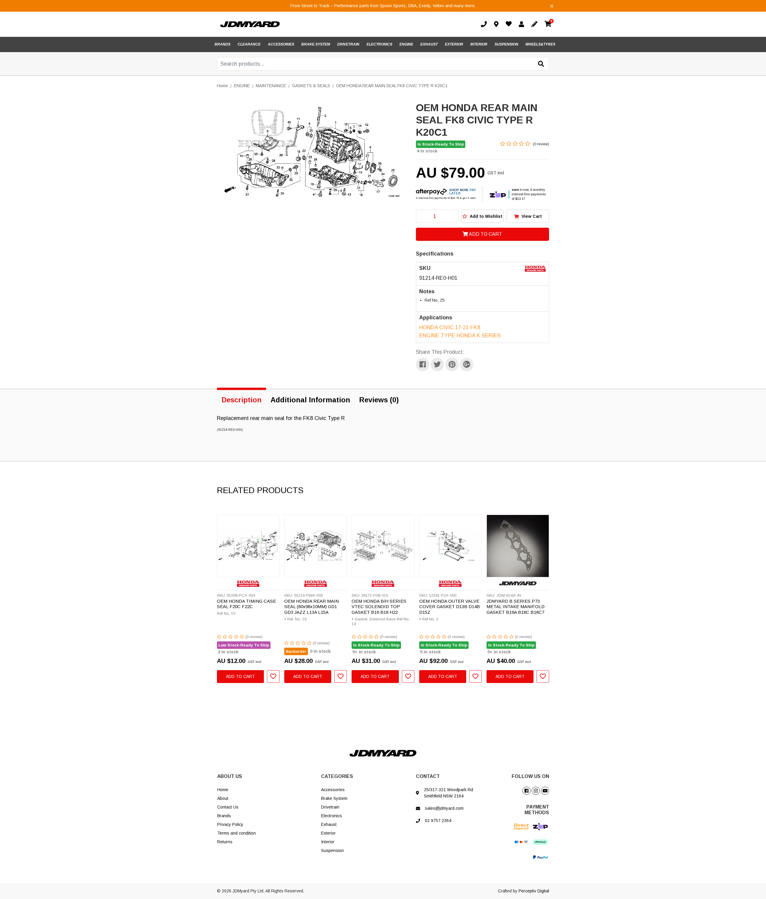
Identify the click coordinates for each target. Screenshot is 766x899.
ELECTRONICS (379, 44)
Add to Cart (485, 234)
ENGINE (406, 44)
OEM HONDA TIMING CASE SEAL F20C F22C (246, 604)
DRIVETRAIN (348, 44)
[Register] (535, 24)
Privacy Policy (230, 824)
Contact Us (227, 807)
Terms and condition (236, 833)
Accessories (333, 789)
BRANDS (222, 44)
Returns (224, 841)
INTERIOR (478, 44)
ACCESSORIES (281, 44)
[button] (482, 216)
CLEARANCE (249, 44)
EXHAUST (429, 44)
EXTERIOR (454, 44)
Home (222, 789)
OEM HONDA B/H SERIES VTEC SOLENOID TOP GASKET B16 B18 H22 (379, 607)
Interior (328, 841)
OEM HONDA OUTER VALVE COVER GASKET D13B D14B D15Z (449, 607)
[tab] (241, 399)
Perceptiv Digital (534, 891)
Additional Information (310, 400)
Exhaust (329, 824)
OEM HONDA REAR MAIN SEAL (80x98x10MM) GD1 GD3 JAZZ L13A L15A (311, 607)
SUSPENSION (506, 44)
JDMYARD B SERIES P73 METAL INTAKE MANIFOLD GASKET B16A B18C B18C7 (516, 607)
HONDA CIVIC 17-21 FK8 (449, 327)
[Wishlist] (509, 24)
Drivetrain (330, 807)
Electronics (331, 815)
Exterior (328, 833)
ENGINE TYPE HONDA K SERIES (460, 336)
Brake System (334, 798)
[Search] (541, 64)
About (222, 798)
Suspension (332, 850)
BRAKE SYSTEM (315, 44)
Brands (224, 815)
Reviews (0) (379, 400)
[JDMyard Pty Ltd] (250, 24)
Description (241, 400)
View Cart (531, 216)
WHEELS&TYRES (540, 44)
